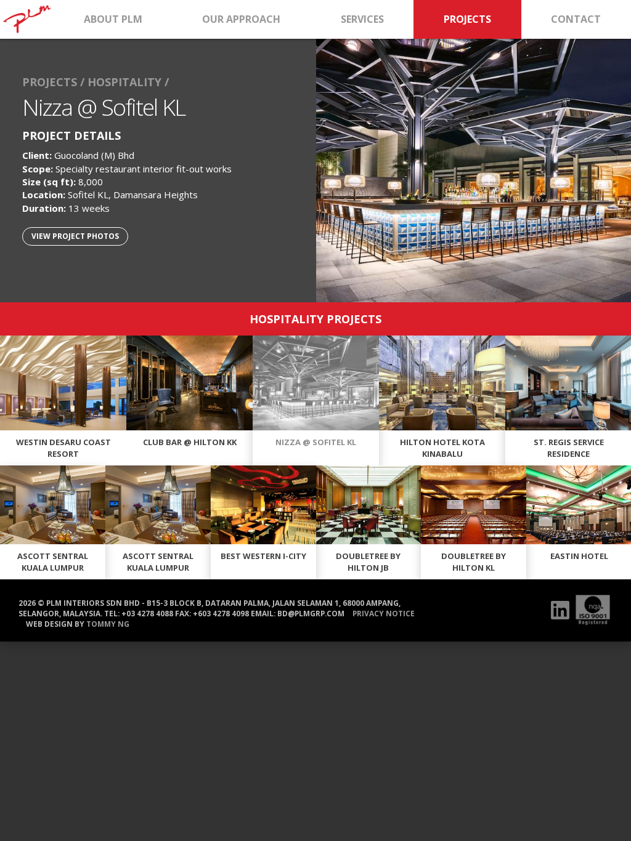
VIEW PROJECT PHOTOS (75, 236)
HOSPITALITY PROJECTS (315, 319)
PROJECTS (467, 19)
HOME (27, 19)
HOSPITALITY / (128, 81)
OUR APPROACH (241, 19)
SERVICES (362, 19)
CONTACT (576, 19)
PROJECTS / (53, 81)
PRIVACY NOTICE (383, 613)
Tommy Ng (107, 624)
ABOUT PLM (113, 19)
